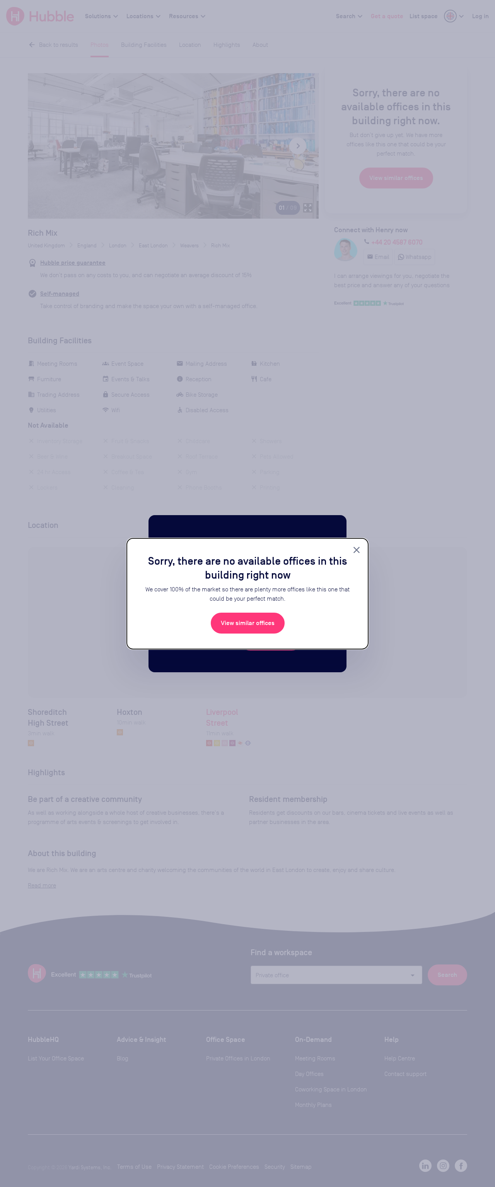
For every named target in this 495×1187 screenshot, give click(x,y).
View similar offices (248, 623)
